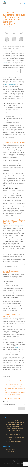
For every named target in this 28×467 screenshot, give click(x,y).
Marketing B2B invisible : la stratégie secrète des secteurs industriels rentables (14, 430)
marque (5, 62)
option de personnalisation (17, 225)
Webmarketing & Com (11, 451)
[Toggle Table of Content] (17, 71)
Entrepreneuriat (7, 26)
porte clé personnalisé (9, 84)
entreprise (5, 51)
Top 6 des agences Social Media (12, 398)
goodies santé (18, 347)
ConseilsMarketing (10, 449)
